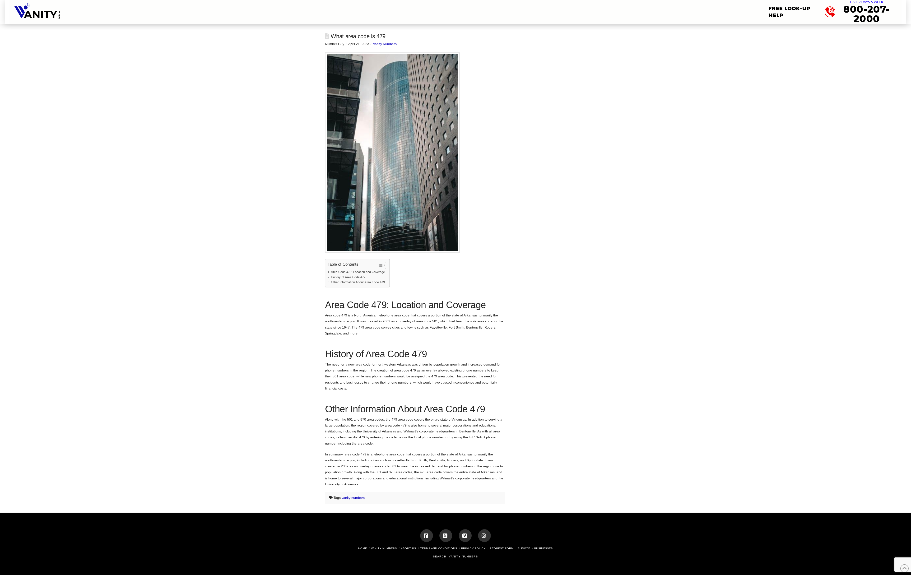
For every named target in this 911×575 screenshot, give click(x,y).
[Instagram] (484, 535)
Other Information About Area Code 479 (358, 282)
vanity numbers (353, 498)
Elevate (524, 548)
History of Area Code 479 (348, 277)
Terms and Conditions (438, 548)
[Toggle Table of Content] (379, 265)
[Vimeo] (465, 535)
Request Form (502, 548)
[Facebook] (426, 535)
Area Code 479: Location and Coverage (358, 272)
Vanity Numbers (385, 44)
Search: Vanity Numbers (455, 556)
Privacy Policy (473, 548)
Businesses (543, 548)
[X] (445, 535)
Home (362, 548)
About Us (408, 548)
